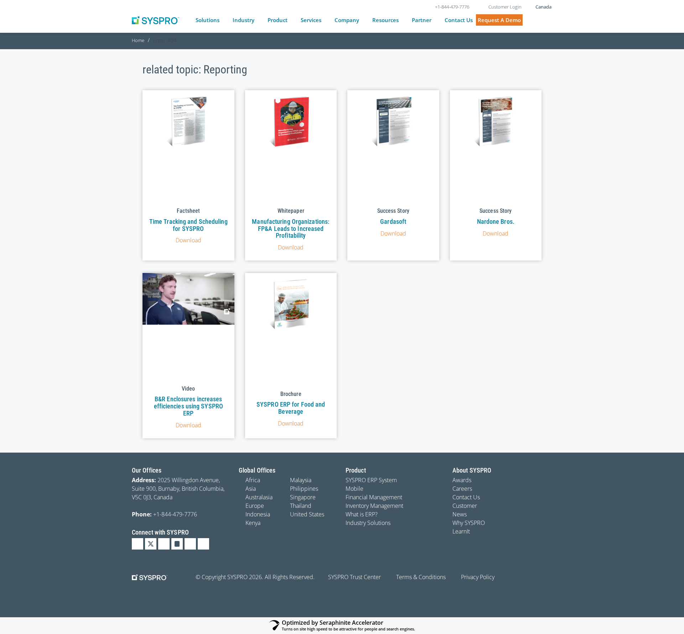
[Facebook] (164, 544)
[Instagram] (177, 544)
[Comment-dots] (203, 544)
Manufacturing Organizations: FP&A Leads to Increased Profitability (291, 228)
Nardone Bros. (495, 221)
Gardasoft (393, 221)
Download (188, 240)
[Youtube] (190, 544)
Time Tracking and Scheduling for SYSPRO (188, 225)
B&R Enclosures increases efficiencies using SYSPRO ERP (188, 406)
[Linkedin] (137, 544)
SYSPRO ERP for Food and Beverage (290, 408)
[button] (211, 20)
